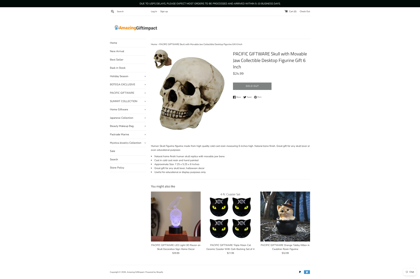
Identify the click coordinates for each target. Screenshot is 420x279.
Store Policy (117, 168)
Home (113, 43)
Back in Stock (118, 68)
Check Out (305, 11)
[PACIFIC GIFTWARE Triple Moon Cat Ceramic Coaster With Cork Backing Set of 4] (230, 216)
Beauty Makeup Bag (128, 126)
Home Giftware (128, 109)
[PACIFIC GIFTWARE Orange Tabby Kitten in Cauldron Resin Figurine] (285, 216)
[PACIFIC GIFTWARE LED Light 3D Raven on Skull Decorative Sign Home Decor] (176, 216)
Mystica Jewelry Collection (128, 143)
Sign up (164, 11)
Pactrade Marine (128, 134)
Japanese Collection (128, 118)
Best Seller (116, 59)
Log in (154, 11)
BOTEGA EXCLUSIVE (128, 84)
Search (114, 159)
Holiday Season (128, 76)
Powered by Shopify (154, 272)
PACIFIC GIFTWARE (128, 93)
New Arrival (117, 51)
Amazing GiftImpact (135, 272)
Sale (112, 151)
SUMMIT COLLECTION (128, 101)
